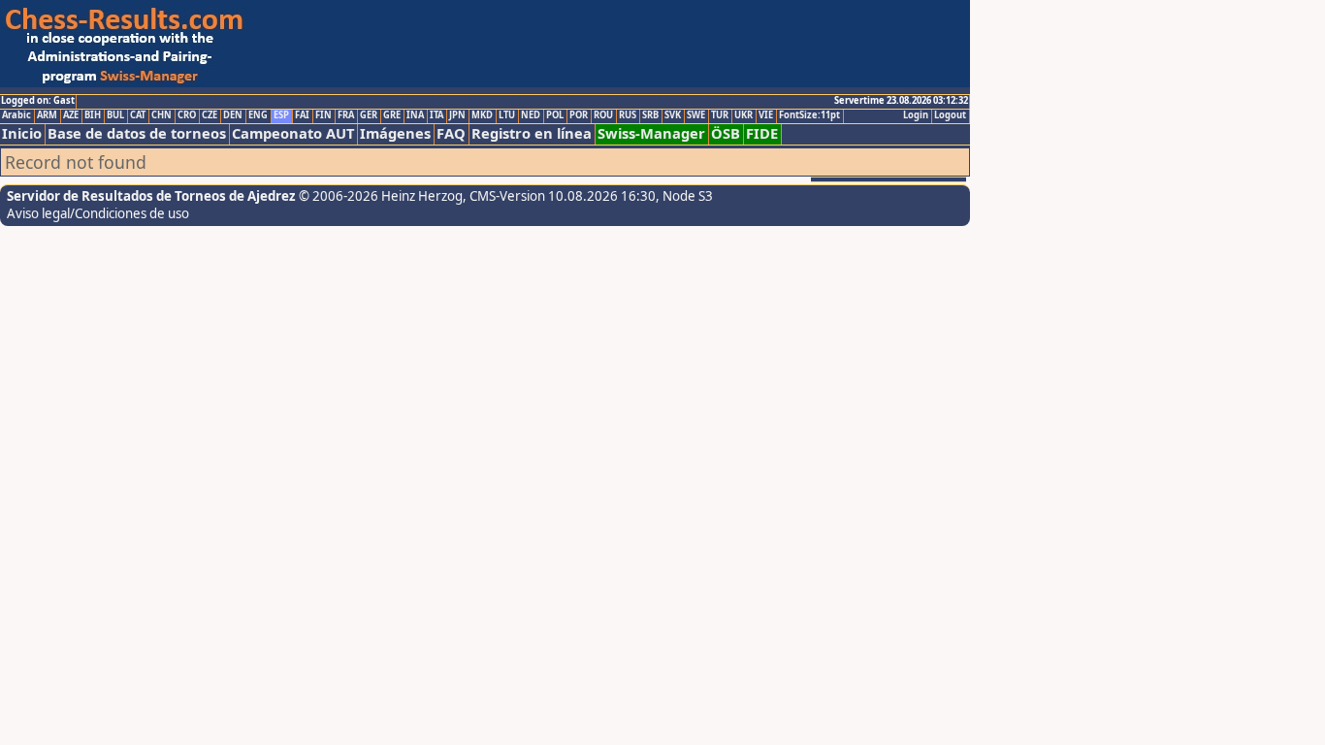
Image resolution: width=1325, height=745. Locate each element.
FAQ (451, 133)
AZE (71, 115)
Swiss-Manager (651, 133)
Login (915, 115)
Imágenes (395, 133)
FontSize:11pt (809, 115)
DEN (232, 115)
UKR (743, 115)
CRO (187, 115)
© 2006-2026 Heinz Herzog (381, 196)
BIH (92, 115)
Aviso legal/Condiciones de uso (98, 213)
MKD (482, 115)
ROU (603, 115)
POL (555, 115)
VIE (766, 115)
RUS (627, 115)
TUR (719, 115)
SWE (696, 115)
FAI (302, 115)
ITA (436, 115)
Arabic (16, 115)
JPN (457, 115)
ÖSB (725, 133)
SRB (650, 115)
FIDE (762, 133)
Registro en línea (531, 133)
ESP (281, 115)
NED (530, 115)
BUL (115, 115)
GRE (392, 115)
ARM (47, 115)
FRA (346, 115)
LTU (507, 115)
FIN (323, 115)
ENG (258, 115)
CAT (137, 115)
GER (368, 115)
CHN (161, 115)
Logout (950, 115)
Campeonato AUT (293, 133)
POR (578, 115)
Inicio (22, 133)
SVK (672, 115)
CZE (209, 115)
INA (415, 115)
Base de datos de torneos (137, 133)
